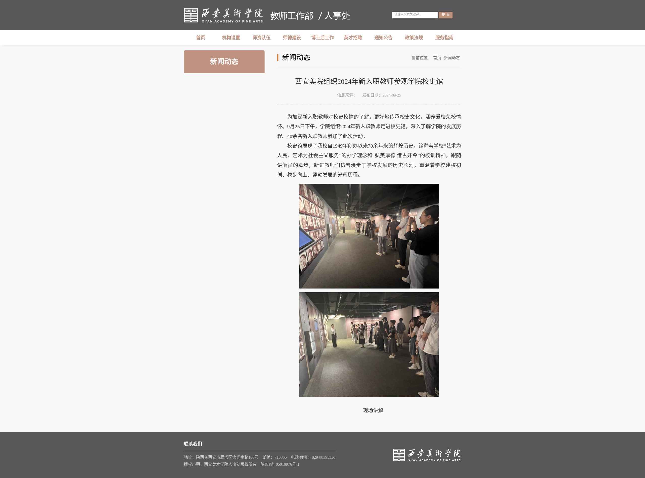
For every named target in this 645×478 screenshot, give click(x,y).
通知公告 (383, 37)
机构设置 (231, 37)
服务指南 (444, 37)
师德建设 (292, 37)
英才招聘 (353, 37)
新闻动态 (452, 58)
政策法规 (414, 37)
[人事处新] (267, 15)
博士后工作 (322, 37)
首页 (200, 37)
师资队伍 (261, 37)
